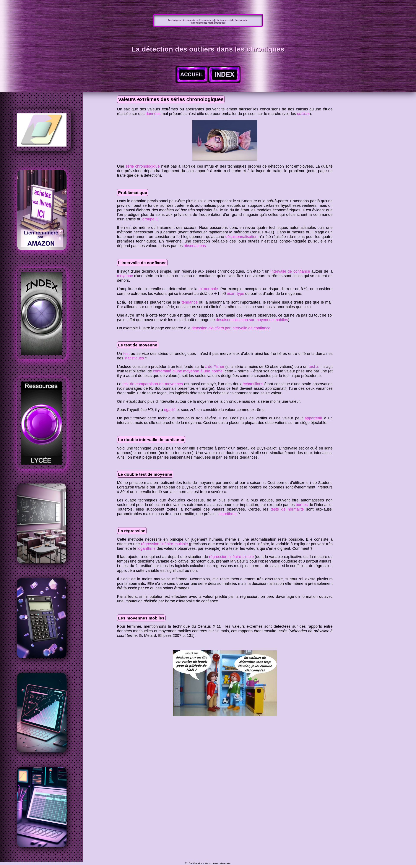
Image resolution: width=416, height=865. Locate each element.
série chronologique (142, 166)
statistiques (134, 358)
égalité (170, 409)
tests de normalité (287, 509)
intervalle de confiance (290, 271)
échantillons (253, 384)
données (153, 114)
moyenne (125, 276)
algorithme (227, 514)
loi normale (208, 289)
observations (195, 246)
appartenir (313, 418)
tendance (190, 302)
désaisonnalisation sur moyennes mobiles (252, 320)
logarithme (146, 548)
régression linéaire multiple (164, 544)
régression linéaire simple (231, 557)
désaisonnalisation (241, 236)
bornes (302, 505)
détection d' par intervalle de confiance (231, 328)
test (126, 353)
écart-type (235, 293)
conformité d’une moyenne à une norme (187, 371)
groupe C (150, 219)
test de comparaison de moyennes (152, 384)
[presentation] (305, 288)
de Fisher (214, 366)
